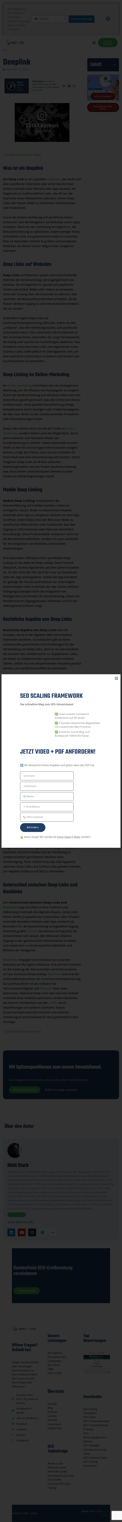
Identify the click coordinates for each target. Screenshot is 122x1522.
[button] (116, 678)
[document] (61, 761)
